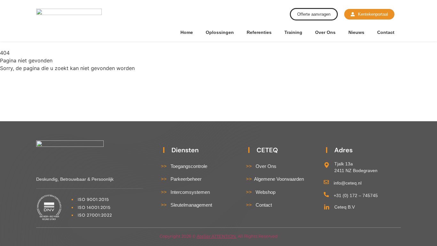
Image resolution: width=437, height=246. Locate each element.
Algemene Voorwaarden (275, 179)
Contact (385, 32)
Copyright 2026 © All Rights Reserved (219, 236)
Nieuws (356, 32)
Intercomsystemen (185, 192)
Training (293, 32)
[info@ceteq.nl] (326, 182)
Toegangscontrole (184, 166)
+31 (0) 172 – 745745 (356, 195)
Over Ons (325, 32)
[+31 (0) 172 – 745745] (326, 194)
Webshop (260, 192)
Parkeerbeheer (181, 179)
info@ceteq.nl (348, 183)
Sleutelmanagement (186, 205)
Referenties (259, 32)
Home (186, 32)
